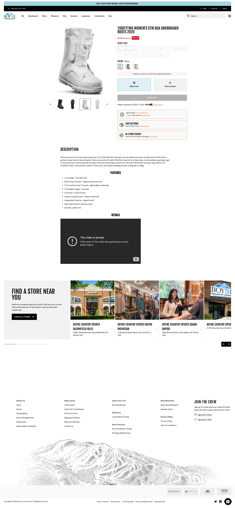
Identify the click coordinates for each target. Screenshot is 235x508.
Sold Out (152, 97)
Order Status (69, 405)
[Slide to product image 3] (60, 104)
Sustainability (22, 413)
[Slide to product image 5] (85, 104)
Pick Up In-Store (70, 413)
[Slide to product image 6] (97, 104)
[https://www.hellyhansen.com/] (207, 491)
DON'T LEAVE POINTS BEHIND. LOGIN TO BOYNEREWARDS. (117, 3)
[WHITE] (120, 66)
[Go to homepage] (10, 16)
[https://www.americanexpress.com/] (224, 491)
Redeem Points (167, 409)
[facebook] (220, 501)
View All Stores (22, 317)
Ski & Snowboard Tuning (122, 429)
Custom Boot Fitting (120, 417)
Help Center (69, 401)
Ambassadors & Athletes (26, 426)
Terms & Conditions (168, 425)
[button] (227, 501)
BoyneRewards (167, 401)
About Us (20, 401)
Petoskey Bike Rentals (121, 433)
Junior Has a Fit (119, 401)
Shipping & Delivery (72, 418)
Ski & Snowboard (119, 405)
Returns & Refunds (71, 422)
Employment (21, 422)
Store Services (118, 424)
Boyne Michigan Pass (25, 418)
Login (128, 115)
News (18, 405)
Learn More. (146, 115)
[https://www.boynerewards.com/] (191, 491)
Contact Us (68, 426)
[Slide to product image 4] (72, 104)
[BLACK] (128, 66)
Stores (19, 409)
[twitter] (215, 501)
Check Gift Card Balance (74, 409)
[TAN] (136, 66)
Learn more (158, 104)
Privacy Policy (167, 417)
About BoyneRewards (169, 405)
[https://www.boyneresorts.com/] (174, 491)
